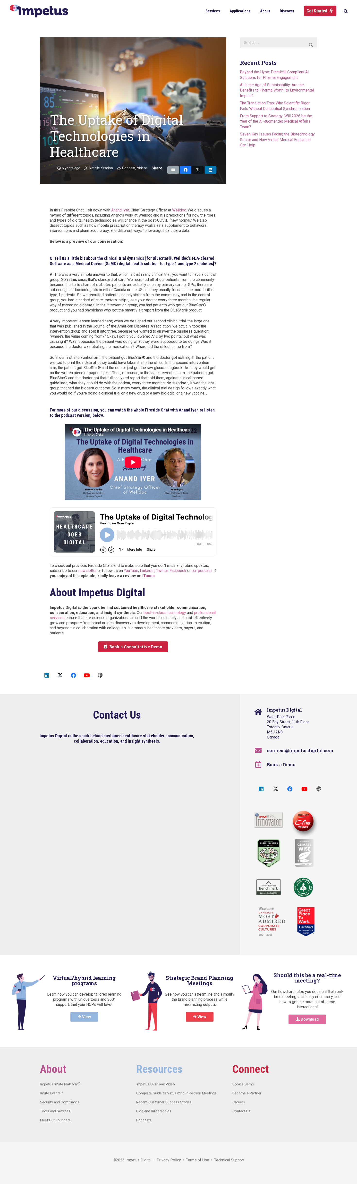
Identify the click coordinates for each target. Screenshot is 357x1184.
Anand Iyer (120, 210)
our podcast (202, 570)
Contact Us (241, 1111)
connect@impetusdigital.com (300, 750)
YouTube (131, 570)
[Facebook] (73, 675)
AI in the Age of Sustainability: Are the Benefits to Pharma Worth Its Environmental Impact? (277, 90)
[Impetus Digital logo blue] (39, 11)
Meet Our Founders (55, 1120)
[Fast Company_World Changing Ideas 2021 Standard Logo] (268, 853)
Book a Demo (281, 764)
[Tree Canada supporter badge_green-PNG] (303, 887)
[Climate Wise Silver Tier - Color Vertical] (304, 852)
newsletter (87, 570)
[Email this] (173, 170)
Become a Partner (246, 1093)
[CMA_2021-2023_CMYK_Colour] (271, 921)
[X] (60, 675)
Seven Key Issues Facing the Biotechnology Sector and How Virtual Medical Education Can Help (277, 139)
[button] (223, 10)
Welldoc (179, 210)
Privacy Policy (169, 1160)
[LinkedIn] (46, 675)
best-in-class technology (165, 612)
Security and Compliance (60, 1102)
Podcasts (144, 1120)
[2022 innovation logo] (269, 820)
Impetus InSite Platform (60, 1084)
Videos (142, 168)
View (86, 1017)
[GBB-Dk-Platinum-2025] (268, 887)
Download (309, 1019)
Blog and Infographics (153, 1111)
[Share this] (185, 170)
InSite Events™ (51, 1093)
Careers (238, 1102)
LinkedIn (147, 570)
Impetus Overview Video (155, 1084)
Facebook (178, 570)
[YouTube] (87, 675)
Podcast (128, 168)
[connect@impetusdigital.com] (261, 750)
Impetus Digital (139, 1160)
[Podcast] (100, 675)
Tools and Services (55, 1111)
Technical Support (229, 1160)
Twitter (162, 570)
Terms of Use (197, 1160)
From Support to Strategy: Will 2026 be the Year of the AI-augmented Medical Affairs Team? (276, 121)
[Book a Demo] (261, 764)
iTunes (148, 575)
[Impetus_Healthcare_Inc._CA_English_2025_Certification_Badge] (306, 921)
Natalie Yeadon (101, 168)
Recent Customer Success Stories (164, 1102)
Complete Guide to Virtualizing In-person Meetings (176, 1093)
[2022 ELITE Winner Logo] (302, 822)
